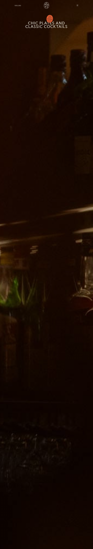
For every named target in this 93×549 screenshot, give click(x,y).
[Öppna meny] (77, 5)
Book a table (18, 5)
